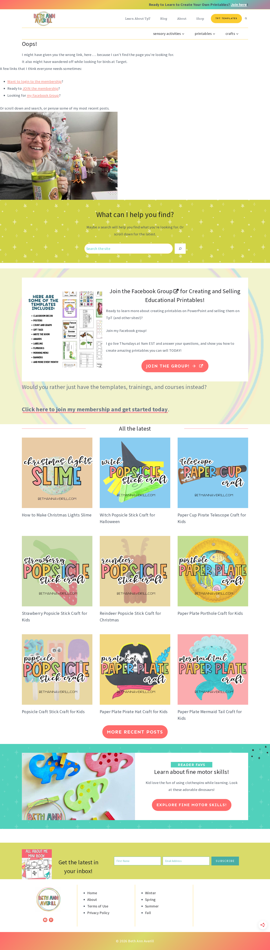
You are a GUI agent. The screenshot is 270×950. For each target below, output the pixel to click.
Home (92, 893)
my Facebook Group (43, 95)
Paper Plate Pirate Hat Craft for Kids (134, 711)
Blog (163, 19)
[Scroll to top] (260, 935)
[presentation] (57, 473)
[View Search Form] (246, 18)
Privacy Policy (98, 912)
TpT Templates (226, 18)
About (181, 19)
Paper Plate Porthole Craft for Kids (210, 613)
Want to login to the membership (34, 81)
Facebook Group (151, 291)
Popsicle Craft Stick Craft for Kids (53, 711)
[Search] (180, 248)
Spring (150, 899)
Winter (150, 893)
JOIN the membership (40, 88)
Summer (152, 906)
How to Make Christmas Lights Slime (57, 515)
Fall (148, 912)
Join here (239, 4)
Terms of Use (97, 906)
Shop (200, 19)
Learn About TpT (137, 19)
